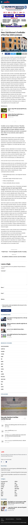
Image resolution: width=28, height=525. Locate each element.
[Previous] (13, 121)
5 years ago (10, 337)
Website (2, 299)
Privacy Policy (18, 519)
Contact (2, 520)
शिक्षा (2, 384)
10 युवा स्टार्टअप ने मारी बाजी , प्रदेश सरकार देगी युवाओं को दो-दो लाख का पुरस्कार (14, 472)
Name (2, 287)
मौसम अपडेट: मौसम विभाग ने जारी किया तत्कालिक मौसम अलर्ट (9, 418)
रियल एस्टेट (3, 376)
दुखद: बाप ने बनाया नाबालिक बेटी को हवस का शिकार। (15, 329)
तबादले (2, 361)
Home (2, 29)
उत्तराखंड (2, 354)
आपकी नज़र (3, 348)
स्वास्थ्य (2, 386)
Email (2, 293)
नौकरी (2, 366)
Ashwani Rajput (23, 522)
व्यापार (2, 381)
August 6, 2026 (10, 117)
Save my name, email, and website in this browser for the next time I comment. (14, 306)
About (2, 519)
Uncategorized (7, 29)
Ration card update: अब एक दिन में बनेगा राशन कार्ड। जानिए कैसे (15, 440)
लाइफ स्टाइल (3, 379)
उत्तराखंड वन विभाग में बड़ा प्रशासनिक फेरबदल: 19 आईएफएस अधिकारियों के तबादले (16, 115)
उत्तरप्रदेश (2, 351)
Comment (3, 270)
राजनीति (2, 374)
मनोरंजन (2, 369)
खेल (1, 359)
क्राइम (2, 356)
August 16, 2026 (11, 111)
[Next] (15, 121)
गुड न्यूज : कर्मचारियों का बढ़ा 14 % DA (11, 430)
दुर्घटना (2, 364)
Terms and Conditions (10, 519)
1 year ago (10, 326)
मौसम (2, 371)
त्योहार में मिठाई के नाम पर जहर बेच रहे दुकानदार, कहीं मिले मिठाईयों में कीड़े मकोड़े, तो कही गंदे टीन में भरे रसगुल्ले (17, 502)
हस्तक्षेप (2, 389)
